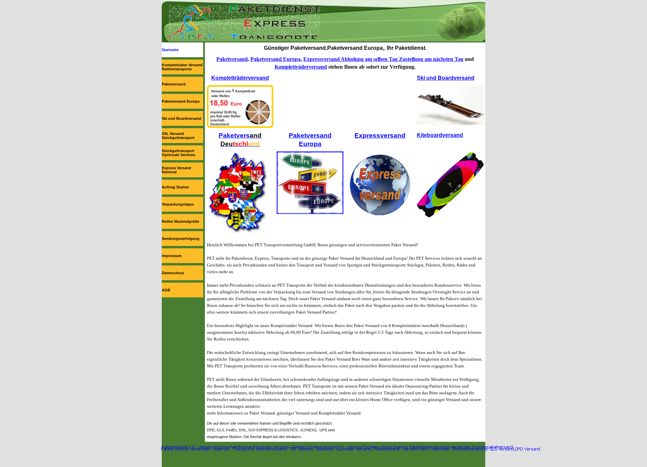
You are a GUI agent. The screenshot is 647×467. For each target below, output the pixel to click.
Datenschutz (173, 273)
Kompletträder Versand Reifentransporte (182, 67)
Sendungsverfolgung (180, 239)
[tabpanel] (345, 48)
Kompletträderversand (301, 67)
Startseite (170, 50)
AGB (166, 290)
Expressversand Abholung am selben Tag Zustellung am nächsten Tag (383, 59)
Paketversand (174, 84)
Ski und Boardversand (181, 118)
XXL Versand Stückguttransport (178, 136)
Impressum (172, 256)
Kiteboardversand (440, 135)
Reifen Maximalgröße (180, 221)
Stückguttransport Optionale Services (178, 153)
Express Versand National (176, 170)
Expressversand (380, 135)
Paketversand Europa (180, 101)
